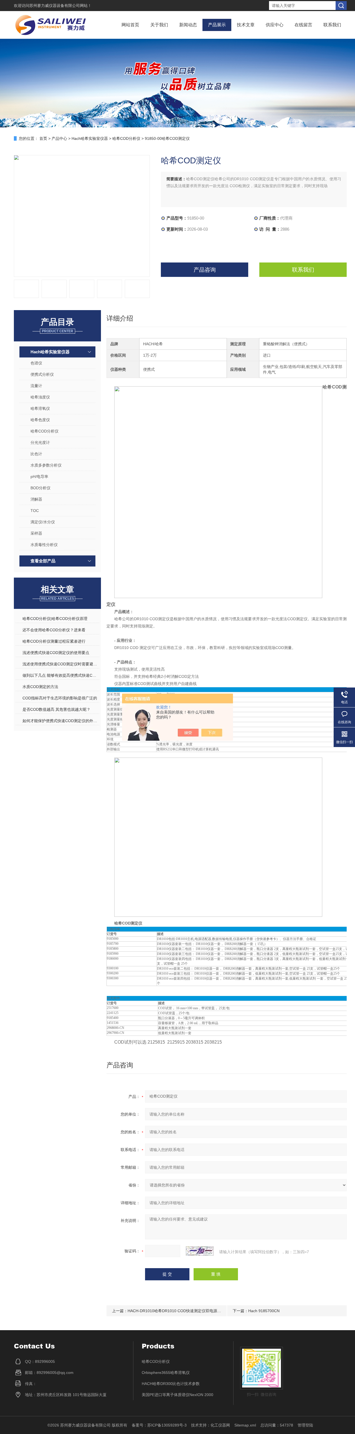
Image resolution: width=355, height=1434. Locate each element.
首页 (43, 138)
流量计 (36, 385)
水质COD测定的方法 (40, 686)
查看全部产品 (43, 560)
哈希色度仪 (40, 420)
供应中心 (274, 24)
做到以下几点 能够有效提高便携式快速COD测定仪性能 (60, 675)
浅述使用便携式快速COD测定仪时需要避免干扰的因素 (60, 664)
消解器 (36, 499)
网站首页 (130, 24)
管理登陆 (305, 1425)
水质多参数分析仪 (46, 465)
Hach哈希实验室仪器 (90, 138)
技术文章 (246, 24)
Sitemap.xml (245, 1425)
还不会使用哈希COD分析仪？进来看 (53, 630)
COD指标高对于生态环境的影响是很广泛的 (59, 698)
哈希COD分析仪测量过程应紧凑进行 (53, 641)
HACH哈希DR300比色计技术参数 (171, 1383)
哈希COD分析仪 (126, 138)
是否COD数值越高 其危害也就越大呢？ (56, 709)
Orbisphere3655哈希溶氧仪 (166, 1372)
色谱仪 (36, 363)
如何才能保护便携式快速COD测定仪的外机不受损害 (60, 721)
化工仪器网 (220, 1425)
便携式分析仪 (42, 374)
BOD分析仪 (40, 488)
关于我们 (159, 24)
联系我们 (332, 24)
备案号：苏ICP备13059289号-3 (159, 1425)
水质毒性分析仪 (44, 544)
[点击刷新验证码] (200, 1251)
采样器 (36, 533)
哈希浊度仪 (40, 397)
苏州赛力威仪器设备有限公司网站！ (60, 5)
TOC (35, 510)
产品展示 (217, 24)
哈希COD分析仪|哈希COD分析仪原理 (54, 618)
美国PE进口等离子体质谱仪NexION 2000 (177, 1394)
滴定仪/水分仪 (43, 522)
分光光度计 (40, 442)
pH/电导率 (39, 476)
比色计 (36, 454)
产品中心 (59, 138)
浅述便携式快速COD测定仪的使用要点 (55, 652)
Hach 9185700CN (264, 1311)
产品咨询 (205, 270)
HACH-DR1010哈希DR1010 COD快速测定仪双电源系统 (176, 1311)
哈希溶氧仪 (40, 408)
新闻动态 (188, 24)
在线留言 (303, 24)
